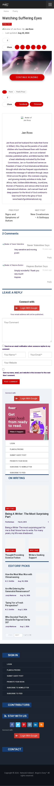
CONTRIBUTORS (18, 704)
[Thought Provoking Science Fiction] (15, 545)
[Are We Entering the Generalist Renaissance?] (42, 592)
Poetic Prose (20, 92)
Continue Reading (27, 77)
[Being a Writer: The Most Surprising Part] (27, 497)
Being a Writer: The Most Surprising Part (26, 515)
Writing (10, 509)
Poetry (7, 24)
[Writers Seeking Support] (39, 545)
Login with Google (29, 308)
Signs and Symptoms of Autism (12, 217)
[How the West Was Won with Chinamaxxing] (42, 578)
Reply (49, 258)
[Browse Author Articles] (27, 122)
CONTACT (14, 749)
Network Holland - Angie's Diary (33, 773)
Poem (11, 92)
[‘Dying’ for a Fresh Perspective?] (42, 606)
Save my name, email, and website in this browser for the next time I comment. (26, 374)
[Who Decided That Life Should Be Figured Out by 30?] (42, 620)
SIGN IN (12, 655)
